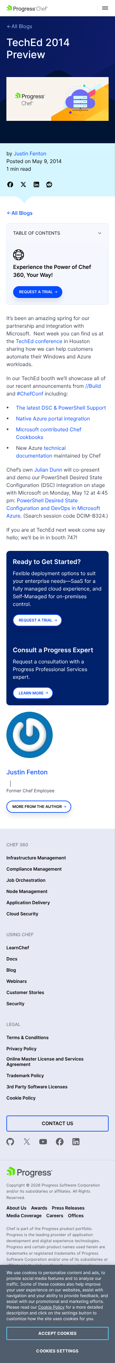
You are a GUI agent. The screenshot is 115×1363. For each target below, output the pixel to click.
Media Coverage (24, 1215)
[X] (27, 1142)
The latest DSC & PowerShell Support (61, 407)
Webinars (16, 981)
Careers (55, 1215)
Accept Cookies (57, 1333)
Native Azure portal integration (53, 418)
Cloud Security (22, 914)
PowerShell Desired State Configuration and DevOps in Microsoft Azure (53, 508)
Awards (39, 1208)
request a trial (35, 620)
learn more (31, 693)
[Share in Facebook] (11, 184)
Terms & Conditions (27, 1037)
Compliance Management (34, 869)
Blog (11, 970)
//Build (93, 386)
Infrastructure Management (36, 858)
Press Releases (68, 1208)
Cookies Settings (57, 1350)
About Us (16, 1208)
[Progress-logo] (29, 1173)
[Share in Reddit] (49, 184)
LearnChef (17, 948)
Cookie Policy (21, 1098)
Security (15, 1004)
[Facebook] (60, 1142)
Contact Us (57, 1123)
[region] (57, 1314)
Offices (76, 1215)
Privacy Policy (21, 1049)
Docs (11, 959)
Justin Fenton (27, 772)
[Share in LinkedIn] (37, 184)
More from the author (37, 806)
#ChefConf (30, 393)
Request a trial (36, 291)
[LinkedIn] (76, 1142)
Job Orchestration (25, 880)
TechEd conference (39, 341)
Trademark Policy (25, 1075)
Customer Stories (25, 992)
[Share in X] (24, 184)
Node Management (27, 891)
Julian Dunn (48, 469)
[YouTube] (43, 1142)
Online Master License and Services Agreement (45, 1062)
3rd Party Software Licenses (37, 1087)
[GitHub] (10, 1142)
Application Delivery (28, 902)
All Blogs (22, 26)
